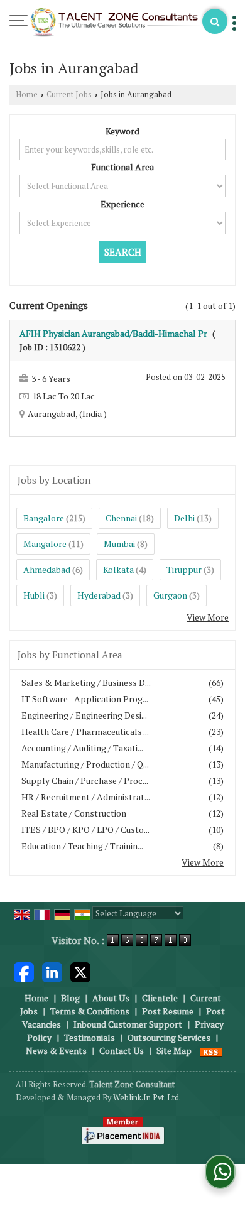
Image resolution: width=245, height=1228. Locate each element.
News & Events (56, 1051)
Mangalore (45, 544)
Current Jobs (69, 94)
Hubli (34, 595)
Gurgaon (170, 595)
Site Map (174, 1051)
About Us (110, 998)
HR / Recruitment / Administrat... (85, 797)
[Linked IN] (52, 971)
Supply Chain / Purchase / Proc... (84, 780)
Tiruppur (184, 569)
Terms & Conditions (89, 1011)
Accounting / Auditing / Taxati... (82, 748)
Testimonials (89, 1037)
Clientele (160, 998)
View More (208, 617)
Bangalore (43, 518)
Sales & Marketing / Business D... (86, 682)
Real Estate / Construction (73, 813)
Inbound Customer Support (128, 1024)
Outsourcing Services (169, 1037)
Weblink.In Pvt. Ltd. (147, 1097)
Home (27, 94)
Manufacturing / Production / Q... (85, 764)
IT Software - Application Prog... (84, 699)
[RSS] (211, 1051)
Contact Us (121, 1051)
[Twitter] (80, 971)
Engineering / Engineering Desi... (84, 715)
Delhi (184, 518)
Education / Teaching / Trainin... (82, 846)
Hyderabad (99, 595)
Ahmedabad (46, 569)
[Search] (214, 21)
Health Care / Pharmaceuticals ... (85, 731)
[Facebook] (24, 971)
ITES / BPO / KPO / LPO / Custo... (85, 829)
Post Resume (167, 1011)
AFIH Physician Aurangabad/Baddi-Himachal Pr (113, 333)
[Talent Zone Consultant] (115, 23)
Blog (70, 998)
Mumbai (119, 544)
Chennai (121, 518)
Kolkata (118, 569)
